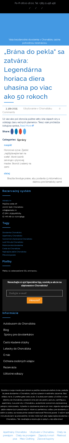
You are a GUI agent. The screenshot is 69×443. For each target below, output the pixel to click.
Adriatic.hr (6, 200)
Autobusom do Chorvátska (19, 323)
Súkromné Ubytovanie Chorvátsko (17, 239)
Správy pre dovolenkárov (19, 334)
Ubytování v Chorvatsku (42, 432)
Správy (21, 139)
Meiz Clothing (27, 439)
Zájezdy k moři (46, 435)
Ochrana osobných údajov (18, 361)
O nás (6, 354)
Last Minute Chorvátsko (12, 242)
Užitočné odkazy (13, 373)
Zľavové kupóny (45, 439)
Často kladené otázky (16, 342)
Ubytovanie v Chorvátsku (37, 108)
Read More (25, 125)
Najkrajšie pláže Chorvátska (14, 252)
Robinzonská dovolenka (12, 245)
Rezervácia (9, 367)
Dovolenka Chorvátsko (12, 232)
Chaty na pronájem (25, 435)
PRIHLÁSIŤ (34, 300)
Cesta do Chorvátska (11, 248)
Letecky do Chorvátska (17, 348)
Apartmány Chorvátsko (12, 236)
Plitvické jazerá (9, 255)
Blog (6, 329)
